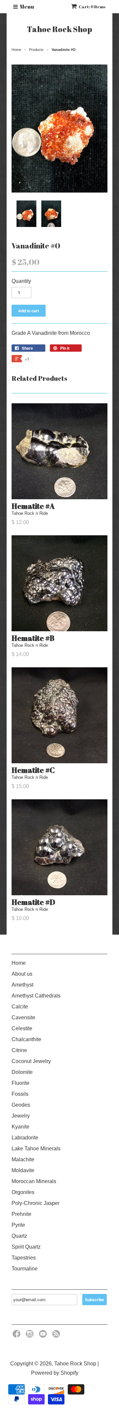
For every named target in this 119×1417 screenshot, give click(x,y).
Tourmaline (25, 1268)
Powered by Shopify (54, 1373)
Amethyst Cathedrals (36, 995)
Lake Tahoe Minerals (36, 1148)
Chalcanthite (26, 1039)
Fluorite (20, 1083)
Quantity (21, 281)
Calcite (20, 1006)
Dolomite (22, 1072)
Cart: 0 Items (92, 6)
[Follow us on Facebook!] (17, 1336)
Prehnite (21, 1214)
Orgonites (23, 1192)
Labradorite (25, 1137)
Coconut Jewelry (31, 1061)
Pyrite (18, 1225)
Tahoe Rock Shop (59, 29)
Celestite (22, 1028)
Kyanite (20, 1126)
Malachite (23, 1159)
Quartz (19, 1236)
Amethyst (22, 985)
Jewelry (21, 1116)
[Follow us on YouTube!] (44, 1336)
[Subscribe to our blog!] (57, 1336)
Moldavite (23, 1170)
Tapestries (24, 1258)
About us (22, 974)
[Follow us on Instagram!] (31, 1336)
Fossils (20, 1094)
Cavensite (23, 1017)
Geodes (21, 1105)
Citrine (19, 1050)
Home (19, 963)
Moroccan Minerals (34, 1181)
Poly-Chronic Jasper (36, 1203)
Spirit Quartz (26, 1247)
